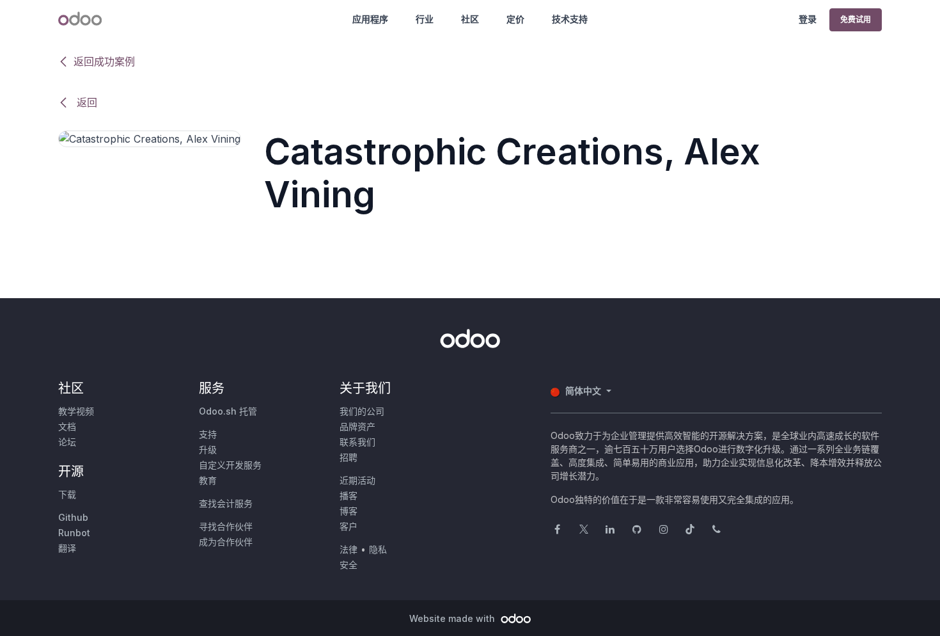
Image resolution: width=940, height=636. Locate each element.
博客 (348, 510)
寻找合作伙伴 (226, 526)
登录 (808, 18)
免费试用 (855, 19)
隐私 (378, 549)
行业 (425, 18)
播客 (348, 495)
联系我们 (357, 441)
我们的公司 (362, 411)
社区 (470, 18)
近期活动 (357, 480)
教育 (208, 480)
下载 (67, 494)
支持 (208, 434)
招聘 (348, 457)
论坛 (67, 441)
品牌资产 (357, 426)
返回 (85, 102)
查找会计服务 (226, 503)
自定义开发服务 (230, 464)
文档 (67, 426)
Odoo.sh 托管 (228, 411)
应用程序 (370, 18)
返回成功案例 (104, 61)
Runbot (74, 532)
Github (73, 517)
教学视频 (76, 411)
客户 (348, 526)
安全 (348, 564)
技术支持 (570, 18)
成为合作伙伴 (226, 541)
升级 (208, 449)
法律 (348, 549)
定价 (515, 18)
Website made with (453, 618)
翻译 (67, 548)
